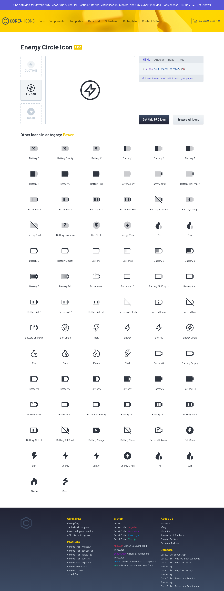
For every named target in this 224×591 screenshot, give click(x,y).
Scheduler (111, 21)
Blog (163, 527)
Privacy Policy (170, 543)
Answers (165, 523)
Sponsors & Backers (172, 535)
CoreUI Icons (75, 570)
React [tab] (171, 59)
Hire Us (165, 531)
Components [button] (56, 21)
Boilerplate (130, 21)
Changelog (73, 523)
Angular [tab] (159, 59)
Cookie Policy (169, 539)
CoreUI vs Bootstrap (173, 555)
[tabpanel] (171, 72)
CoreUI (118, 523)
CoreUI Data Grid (77, 566)
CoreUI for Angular (79, 547)
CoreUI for (126, 527)
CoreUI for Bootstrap (80, 551)
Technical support (78, 527)
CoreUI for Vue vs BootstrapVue (180, 558)
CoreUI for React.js (79, 555)
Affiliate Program (78, 535)
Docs (42, 21)
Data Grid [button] (94, 21)
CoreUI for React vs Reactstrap (180, 586)
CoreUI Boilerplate (79, 562)
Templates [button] (76, 21)
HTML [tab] (146, 59)
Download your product (81, 531)
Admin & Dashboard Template (135, 561)
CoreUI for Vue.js (78, 558)
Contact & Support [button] (154, 21)
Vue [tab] (181, 59)
